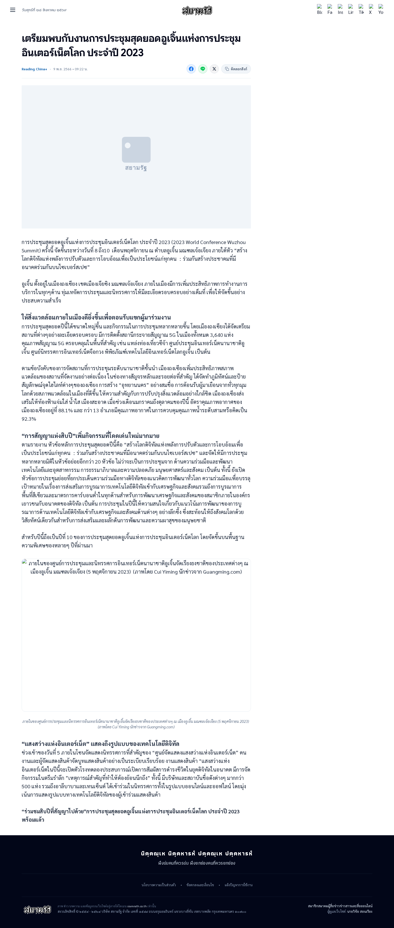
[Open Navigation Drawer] (12, 10)
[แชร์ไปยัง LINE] (202, 68)
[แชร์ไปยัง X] (214, 68)
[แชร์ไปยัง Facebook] (191, 68)
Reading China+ (34, 69)
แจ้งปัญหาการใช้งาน (239, 885)
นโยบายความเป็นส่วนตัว (159, 885)
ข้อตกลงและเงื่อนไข (200, 885)
